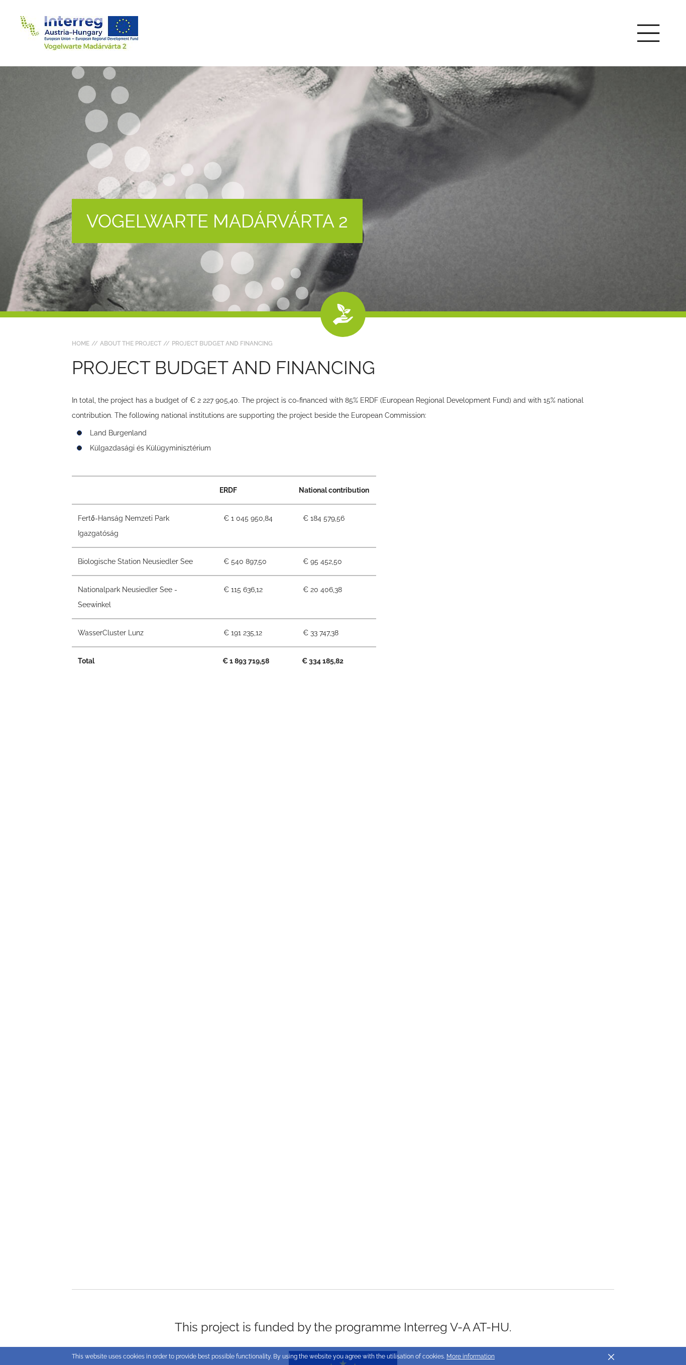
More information (470, 1356)
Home (80, 343)
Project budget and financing (222, 343)
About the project (130, 343)
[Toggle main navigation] (648, 33)
